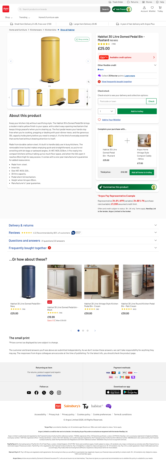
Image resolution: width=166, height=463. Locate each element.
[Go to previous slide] (11, 61)
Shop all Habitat (67, 29)
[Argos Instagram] (59, 393)
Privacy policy (68, 414)
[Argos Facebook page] (36, 393)
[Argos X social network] (44, 393)
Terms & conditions (123, 414)
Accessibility (40, 414)
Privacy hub (54, 414)
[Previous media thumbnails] (9, 97)
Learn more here (44, 375)
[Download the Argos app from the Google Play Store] (130, 394)
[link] (127, 81)
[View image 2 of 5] (39, 97)
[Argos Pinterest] (51, 393)
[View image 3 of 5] (57, 97)
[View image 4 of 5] (76, 97)
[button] (82, 39)
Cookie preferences (102, 414)
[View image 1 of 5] (20, 97)
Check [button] (151, 101)
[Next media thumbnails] (90, 97)
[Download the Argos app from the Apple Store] (113, 394)
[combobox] (59, 9)
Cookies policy (83, 414)
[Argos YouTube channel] (29, 393)
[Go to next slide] (88, 61)
